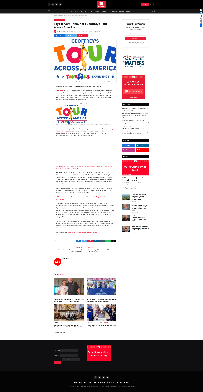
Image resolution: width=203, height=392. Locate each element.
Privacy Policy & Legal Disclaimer (106, 386)
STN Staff (61, 31)
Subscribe (144, 4)
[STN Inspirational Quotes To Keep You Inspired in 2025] (135, 167)
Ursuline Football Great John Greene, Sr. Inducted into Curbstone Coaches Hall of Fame (139, 218)
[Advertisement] (85, 151)
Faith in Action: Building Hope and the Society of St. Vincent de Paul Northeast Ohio (101, 300)
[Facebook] (48, 90)
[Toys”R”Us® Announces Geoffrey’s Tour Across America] (85, 59)
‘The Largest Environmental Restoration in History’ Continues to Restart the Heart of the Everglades (140, 197)
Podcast (104, 11)
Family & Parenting (59, 19)
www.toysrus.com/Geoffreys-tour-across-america (83, 232)
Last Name (57, 355)
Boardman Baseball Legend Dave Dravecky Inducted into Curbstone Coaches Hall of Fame (140, 208)
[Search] (154, 11)
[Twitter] (48, 94)
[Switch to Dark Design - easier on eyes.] (152, 11)
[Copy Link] (201, 19)
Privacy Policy (136, 44)
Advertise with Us (112, 382)
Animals (73, 322)
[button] (71, 114)
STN (89, 297)
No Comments (89, 31)
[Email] (48, 106)
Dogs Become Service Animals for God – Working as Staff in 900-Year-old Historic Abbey (68, 326)
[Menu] (49, 11)
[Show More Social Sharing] (90, 35)
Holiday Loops (94, 11)
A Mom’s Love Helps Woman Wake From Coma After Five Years (101, 326)
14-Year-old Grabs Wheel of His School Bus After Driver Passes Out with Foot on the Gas (69, 300)
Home (55, 15)
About (128, 11)
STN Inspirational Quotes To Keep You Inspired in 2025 (135, 179)
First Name (57, 350)
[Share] (201, 25)
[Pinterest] (48, 102)
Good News (75, 11)
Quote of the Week (126, 174)
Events (83, 11)
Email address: (58, 360)
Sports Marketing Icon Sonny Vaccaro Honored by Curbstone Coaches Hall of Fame (140, 228)
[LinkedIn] (48, 98)
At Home (73, 297)
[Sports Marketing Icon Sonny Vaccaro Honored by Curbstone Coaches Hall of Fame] (126, 229)
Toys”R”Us (59, 91)
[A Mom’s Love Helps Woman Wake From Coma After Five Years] (101, 312)
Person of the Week (117, 11)
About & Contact (99, 382)
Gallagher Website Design (129, 386)
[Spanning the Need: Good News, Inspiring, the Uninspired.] (101, 4)
